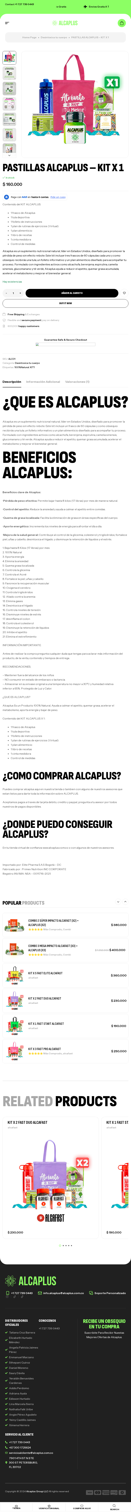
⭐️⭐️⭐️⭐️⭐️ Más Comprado (45, 929)
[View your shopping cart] (122, 23)
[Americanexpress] (106, 1493)
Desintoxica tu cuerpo (54, 37)
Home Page (29, 37)
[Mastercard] (97, 1493)
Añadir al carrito (72, 293)
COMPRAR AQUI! (82, 1508)
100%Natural (21, 367)
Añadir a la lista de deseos (124, 293)
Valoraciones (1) (77, 382)
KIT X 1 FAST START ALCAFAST (46, 1024)
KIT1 (32, 367)
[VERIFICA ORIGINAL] (49, 1506)
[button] (9, 53)
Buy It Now (65, 303)
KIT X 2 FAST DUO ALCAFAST (44, 998)
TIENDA (16, 1508)
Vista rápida (90, 1147)
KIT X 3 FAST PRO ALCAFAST (44, 1049)
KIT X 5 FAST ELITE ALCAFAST (45, 973)
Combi (67, 929)
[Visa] (89, 1493)
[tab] (12, 382)
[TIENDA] (16, 1506)
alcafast (33, 977)
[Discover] (114, 1493)
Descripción (12, 382)
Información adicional (43, 382)
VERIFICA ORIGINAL (49, 1508)
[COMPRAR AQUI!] (81, 1506)
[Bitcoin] (122, 1493)
